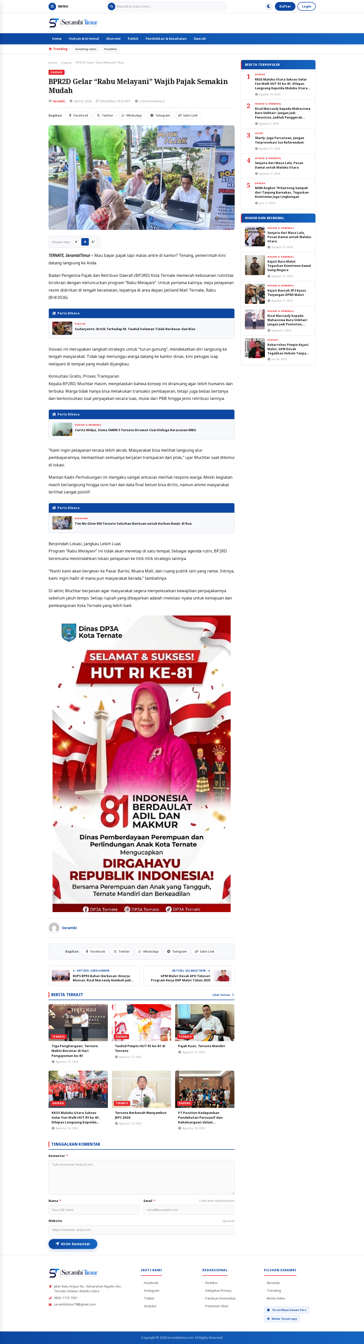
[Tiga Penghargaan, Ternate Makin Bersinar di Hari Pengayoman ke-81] (78, 1022)
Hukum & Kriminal (84, 38)
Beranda (273, 1282)
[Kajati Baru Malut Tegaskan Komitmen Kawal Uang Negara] (255, 265)
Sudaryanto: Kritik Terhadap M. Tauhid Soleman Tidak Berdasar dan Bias (135, 329)
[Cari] (111, 6)
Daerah (200, 38)
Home (57, 38)
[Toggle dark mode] (269, 7)
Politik (133, 38)
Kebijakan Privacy (218, 1290)
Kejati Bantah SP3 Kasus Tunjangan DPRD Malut (286, 292)
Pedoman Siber (217, 1306)
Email (189, 1201)
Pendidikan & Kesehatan (166, 38)
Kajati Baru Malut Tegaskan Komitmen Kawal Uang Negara (289, 265)
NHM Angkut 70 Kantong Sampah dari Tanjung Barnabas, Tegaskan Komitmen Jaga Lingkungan (282, 192)
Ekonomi (113, 38)
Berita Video (276, 1298)
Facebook (151, 1282)
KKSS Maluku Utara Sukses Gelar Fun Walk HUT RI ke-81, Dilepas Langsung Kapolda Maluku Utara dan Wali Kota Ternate (76, 1122)
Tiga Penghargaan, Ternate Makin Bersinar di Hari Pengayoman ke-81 (75, 1051)
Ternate (58, 1036)
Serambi (59, 101)
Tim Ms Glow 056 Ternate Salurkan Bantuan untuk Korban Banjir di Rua (133, 523)
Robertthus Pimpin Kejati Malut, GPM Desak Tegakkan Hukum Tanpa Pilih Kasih (287, 351)
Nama (55, 1201)
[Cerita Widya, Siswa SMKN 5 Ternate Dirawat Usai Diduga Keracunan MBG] (62, 429)
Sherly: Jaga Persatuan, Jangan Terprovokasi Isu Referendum (279, 140)
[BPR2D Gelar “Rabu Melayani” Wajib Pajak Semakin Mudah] (142, 177)
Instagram (151, 1290)
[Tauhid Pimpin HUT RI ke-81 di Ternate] (141, 1022)
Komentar (58, 1156)
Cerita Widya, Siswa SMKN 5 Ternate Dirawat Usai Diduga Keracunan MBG (135, 430)
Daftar (285, 6)
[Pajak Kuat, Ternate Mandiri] (204, 1022)
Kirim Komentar (75, 1243)
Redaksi (211, 1282)
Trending (274, 1290)
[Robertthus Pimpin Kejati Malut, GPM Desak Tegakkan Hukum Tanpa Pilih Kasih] (255, 348)
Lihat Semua (221, 995)
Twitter (149, 1298)
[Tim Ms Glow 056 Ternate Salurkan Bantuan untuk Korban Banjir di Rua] (62, 522)
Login (306, 6)
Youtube (150, 1306)
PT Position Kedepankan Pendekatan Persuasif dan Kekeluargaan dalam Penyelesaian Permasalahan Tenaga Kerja (201, 1122)
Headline (110, 49)
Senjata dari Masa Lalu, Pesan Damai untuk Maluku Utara (279, 165)
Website (142, 1221)
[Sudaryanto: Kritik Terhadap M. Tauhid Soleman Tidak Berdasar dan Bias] (62, 328)
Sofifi (259, 133)
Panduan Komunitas (220, 1298)
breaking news (85, 49)
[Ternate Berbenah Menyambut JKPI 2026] (141, 1089)
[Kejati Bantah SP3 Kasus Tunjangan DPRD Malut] (255, 294)
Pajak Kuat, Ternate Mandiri (201, 1046)
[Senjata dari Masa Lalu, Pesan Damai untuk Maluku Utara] (255, 236)
